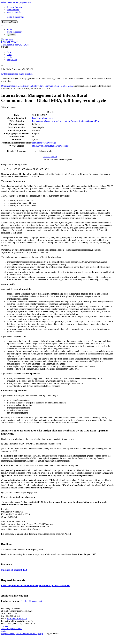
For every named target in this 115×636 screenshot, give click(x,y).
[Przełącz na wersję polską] (11, 34)
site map (4, 626)
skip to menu (6, 2)
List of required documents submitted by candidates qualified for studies (35, 585)
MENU (4, 47)
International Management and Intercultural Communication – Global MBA (39, 86)
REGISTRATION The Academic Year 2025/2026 (15, 43)
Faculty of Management (42, 118)
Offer (9, 54)
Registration (12, 59)
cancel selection (26, 74)
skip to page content (22, 2)
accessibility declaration (11, 628)
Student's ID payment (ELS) (14, 570)
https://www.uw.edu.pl (17, 618)
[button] (14, 7)
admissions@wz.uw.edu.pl (44, 143)
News (9, 52)
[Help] (2, 25)
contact (4, 631)
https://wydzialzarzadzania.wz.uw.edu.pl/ (50, 146)
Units (9, 57)
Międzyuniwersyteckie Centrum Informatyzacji (22, 633)
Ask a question (50, 156)
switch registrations (10, 74)
